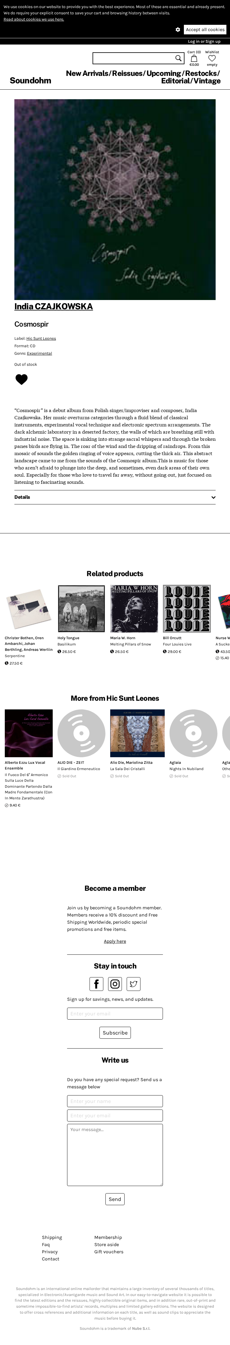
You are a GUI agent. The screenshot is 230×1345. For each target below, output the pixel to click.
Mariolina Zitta (139, 762)
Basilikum (67, 644)
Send (115, 1199)
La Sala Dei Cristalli (127, 768)
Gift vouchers (108, 1251)
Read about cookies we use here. (34, 19)
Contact (50, 1259)
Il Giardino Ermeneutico (79, 768)
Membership (108, 1237)
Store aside (106, 1244)
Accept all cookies (205, 29)
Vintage (206, 80)
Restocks (201, 73)
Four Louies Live (177, 644)
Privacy (50, 1251)
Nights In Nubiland (187, 768)
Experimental (39, 353)
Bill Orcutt (172, 638)
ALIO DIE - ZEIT (71, 762)
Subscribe (115, 1032)
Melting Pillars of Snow (130, 644)
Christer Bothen (19, 638)
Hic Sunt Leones (41, 338)
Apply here (115, 941)
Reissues (127, 73)
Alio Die (117, 762)
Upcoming (163, 73)
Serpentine (15, 656)
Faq (46, 1244)
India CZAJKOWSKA (53, 306)
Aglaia (175, 762)
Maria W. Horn (122, 638)
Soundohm (30, 80)
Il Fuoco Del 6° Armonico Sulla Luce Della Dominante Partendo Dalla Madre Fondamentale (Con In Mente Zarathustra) (28, 786)
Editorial (175, 80)
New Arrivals (87, 73)
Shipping (52, 1237)
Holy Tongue (68, 638)
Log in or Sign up (204, 41)
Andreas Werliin (38, 649)
